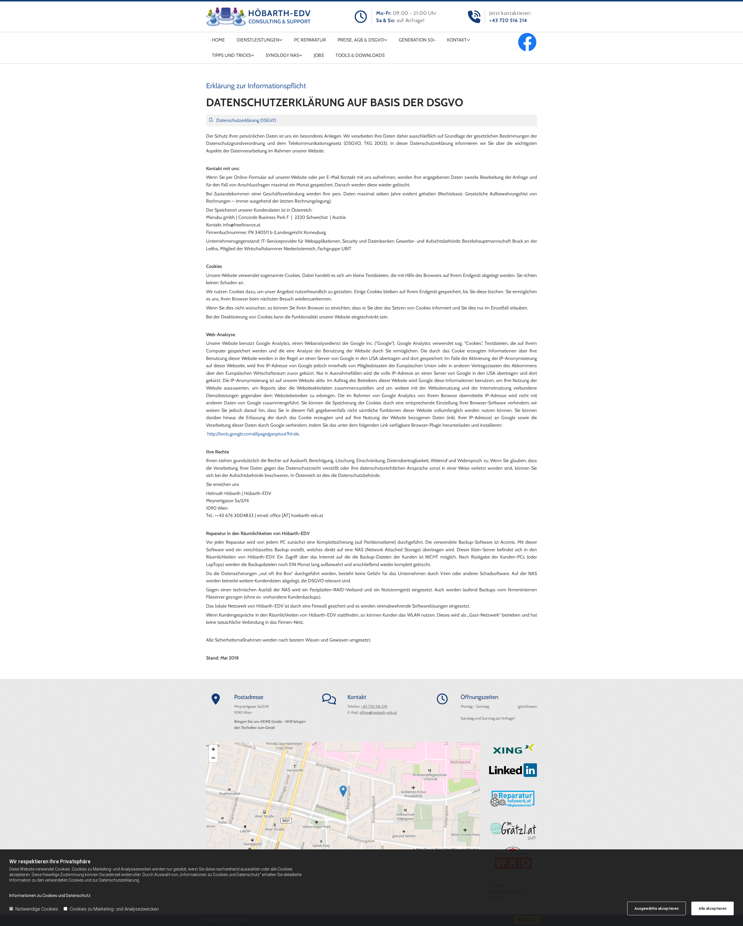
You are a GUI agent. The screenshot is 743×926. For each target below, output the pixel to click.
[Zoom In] (213, 749)
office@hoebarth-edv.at (378, 712)
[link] (259, 40)
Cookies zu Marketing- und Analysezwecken (114, 909)
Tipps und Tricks (231, 55)
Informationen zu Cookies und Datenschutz (50, 895)
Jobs (319, 55)
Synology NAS (282, 55)
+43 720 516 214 (508, 20)
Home (218, 40)
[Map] (343, 797)
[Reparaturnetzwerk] (513, 798)
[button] (343, 791)
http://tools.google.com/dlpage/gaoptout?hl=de (253, 434)
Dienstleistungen (258, 40)
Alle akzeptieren (712, 908)
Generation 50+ (417, 40)
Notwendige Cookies (36, 909)
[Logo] (258, 16)
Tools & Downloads (360, 55)
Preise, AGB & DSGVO (361, 40)
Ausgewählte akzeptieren (656, 908)
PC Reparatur (310, 40)
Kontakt (457, 40)
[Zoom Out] (213, 758)
